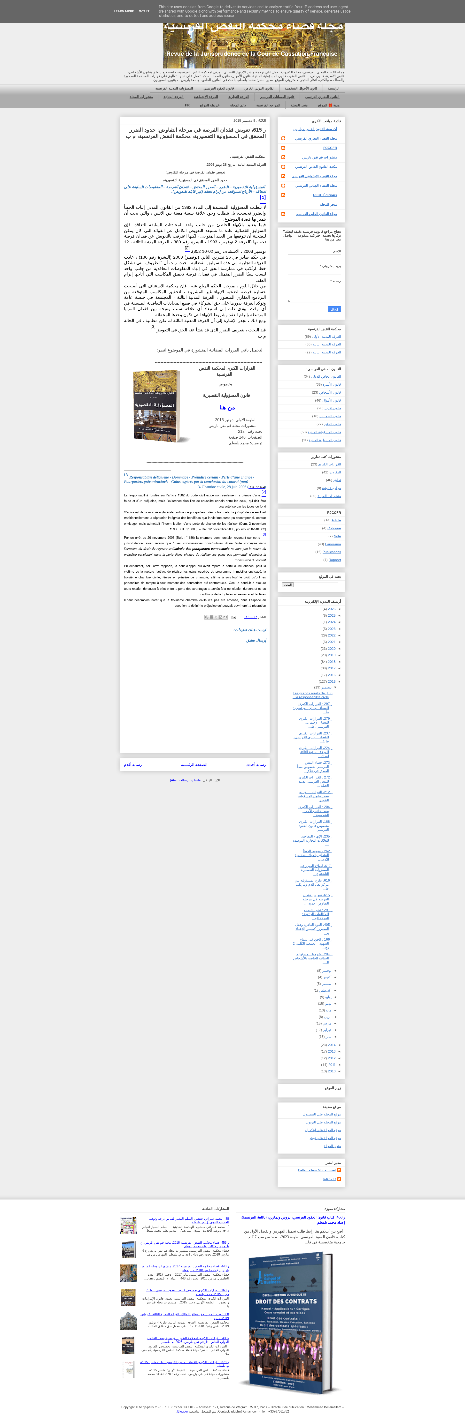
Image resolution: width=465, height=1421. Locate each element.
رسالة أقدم (133, 765)
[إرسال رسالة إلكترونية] (234, 617)
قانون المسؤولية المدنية (324, 432)
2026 (331, 609)
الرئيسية (334, 88)
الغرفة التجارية (238, 97)
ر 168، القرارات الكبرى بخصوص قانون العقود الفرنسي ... (316, 826)
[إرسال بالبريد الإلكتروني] (225, 617)
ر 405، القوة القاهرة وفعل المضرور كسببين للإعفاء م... (314, 929)
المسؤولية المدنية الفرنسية (174, 88)
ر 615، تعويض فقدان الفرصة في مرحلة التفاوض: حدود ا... (318, 899)
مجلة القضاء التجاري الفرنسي (316, 138)
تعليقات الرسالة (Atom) (185, 780)
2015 (331, 681)
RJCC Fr (329, 1179)
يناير (328, 1037)
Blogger (182, 1411)
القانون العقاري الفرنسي (322, 97)
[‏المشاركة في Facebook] (211, 617)
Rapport (335, 560)
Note (337, 536)
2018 (331, 662)
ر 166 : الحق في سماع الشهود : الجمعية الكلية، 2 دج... (313, 943)
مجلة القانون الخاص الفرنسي (316, 214)
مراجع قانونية (331, 488)
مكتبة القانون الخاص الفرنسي (316, 167)
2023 (331, 629)
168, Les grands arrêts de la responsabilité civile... (313, 695)
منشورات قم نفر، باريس (319, 157)
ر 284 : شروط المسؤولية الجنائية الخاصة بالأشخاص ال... (313, 958)
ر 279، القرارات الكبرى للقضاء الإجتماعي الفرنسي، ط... (316, 723)
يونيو (328, 1003)
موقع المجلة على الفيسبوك (322, 1114)
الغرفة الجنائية (173, 97)
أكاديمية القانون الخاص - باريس (315, 129)
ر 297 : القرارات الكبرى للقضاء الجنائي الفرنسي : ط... (313, 708)
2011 (331, 1065)
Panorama (333, 544)
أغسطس (325, 990)
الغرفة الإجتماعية (206, 97)
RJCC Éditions (325, 195)
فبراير (327, 1030)
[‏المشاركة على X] (216, 617)
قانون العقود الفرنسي (218, 88)
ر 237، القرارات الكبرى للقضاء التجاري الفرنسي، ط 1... (313, 737)
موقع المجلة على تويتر (325, 1138)
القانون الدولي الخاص (259, 88)
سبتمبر (326, 984)
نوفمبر (326, 970)
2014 (331, 1045)
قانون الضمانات (330, 416)
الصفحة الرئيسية (194, 765)
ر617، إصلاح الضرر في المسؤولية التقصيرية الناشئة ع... (316, 870)
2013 (331, 1051)
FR (187, 105)
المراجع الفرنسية (268, 105)
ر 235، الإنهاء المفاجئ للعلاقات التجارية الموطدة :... (313, 840)
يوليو (328, 997)
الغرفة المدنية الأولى (326, 336)
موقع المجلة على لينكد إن (323, 1130)
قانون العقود (332, 424)
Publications (332, 552)
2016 (331, 675)
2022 (331, 635)
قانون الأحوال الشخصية (301, 88)
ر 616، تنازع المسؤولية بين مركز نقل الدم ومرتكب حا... (314, 884)
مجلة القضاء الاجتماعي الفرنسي (314, 176)
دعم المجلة (238, 105)
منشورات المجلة (141, 97)
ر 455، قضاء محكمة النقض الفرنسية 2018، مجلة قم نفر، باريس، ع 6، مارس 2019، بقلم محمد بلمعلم (184, 1244)
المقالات (335, 472)
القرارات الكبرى (329, 464)
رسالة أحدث (256, 765)
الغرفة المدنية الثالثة (327, 344)
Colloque (334, 528)
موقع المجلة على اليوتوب (323, 1122)
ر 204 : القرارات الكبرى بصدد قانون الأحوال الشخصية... (315, 811)
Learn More (124, 11)
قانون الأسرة (332, 384)
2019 (331, 655)
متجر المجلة (299, 105)
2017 (331, 668)
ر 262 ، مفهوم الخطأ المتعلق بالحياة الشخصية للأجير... (314, 855)
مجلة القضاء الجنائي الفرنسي (316, 185)
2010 (331, 1071)
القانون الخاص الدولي (326, 376)
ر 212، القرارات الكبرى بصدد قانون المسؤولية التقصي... (315, 796)
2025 (331, 615)
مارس (327, 1023)
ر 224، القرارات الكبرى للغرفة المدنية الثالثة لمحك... (316, 752)
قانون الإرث (333, 408)
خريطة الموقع (210, 105)
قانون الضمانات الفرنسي (277, 97)
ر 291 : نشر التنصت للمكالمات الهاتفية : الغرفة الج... (317, 914)
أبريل (327, 1017)
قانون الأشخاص (330, 392)
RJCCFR (330, 148)
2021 (331, 642)
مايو (328, 1010)
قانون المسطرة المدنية (325, 440)
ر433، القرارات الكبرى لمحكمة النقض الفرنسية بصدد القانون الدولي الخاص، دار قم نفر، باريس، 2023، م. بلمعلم (188, 1340)
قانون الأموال (331, 400)
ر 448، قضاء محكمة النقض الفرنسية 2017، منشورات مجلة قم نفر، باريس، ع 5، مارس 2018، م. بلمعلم (184, 1268)
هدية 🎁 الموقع (329, 105)
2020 (331, 649)
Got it (144, 11)
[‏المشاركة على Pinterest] (206, 617)
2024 (331, 622)
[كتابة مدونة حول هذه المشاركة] (220, 617)
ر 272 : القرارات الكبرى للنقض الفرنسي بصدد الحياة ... (315, 781)
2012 (331, 1058)
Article (336, 520)
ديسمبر (326, 687)
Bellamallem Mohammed (317, 1170)
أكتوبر (327, 977)
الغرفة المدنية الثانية (327, 352)
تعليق (337, 480)
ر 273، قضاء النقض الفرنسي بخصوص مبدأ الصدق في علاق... (315, 767)
